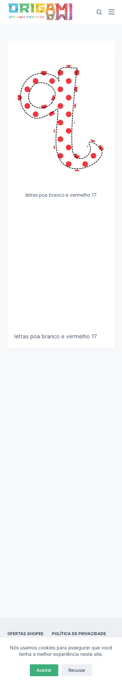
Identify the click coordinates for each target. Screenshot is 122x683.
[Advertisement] (61, 268)
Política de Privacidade (79, 633)
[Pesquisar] (99, 12)
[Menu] (111, 12)
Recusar (76, 670)
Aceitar (44, 670)
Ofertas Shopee (25, 633)
